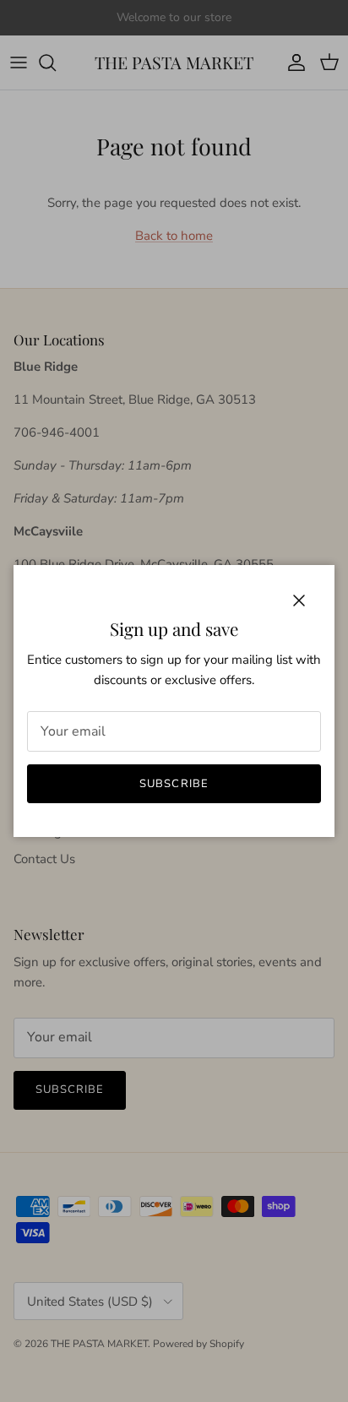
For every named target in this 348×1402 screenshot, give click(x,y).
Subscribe (173, 783)
